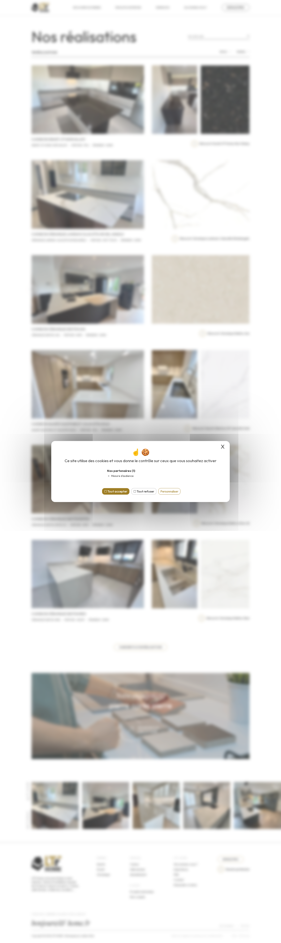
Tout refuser (145, 491)
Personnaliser (169, 491)
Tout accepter (117, 491)
